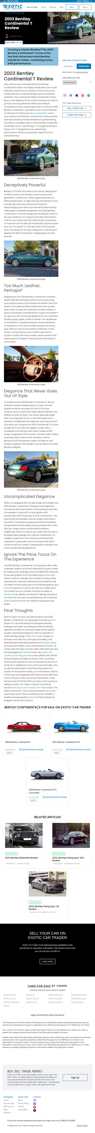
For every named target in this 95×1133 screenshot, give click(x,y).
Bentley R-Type (10, 998)
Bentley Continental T (37, 113)
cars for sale (39, 986)
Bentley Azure (31, 1002)
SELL (72, 7)
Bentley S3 (30, 995)
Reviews (53, 7)
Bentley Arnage (77, 1002)
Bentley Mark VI (10, 995)
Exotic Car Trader (33, 636)
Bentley (7, 1006)
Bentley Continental (11, 1002)
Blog (61, 7)
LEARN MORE (47, 962)
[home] (12, 7)
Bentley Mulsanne (56, 995)
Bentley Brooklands (78, 995)
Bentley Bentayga (55, 1002)
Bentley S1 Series (56, 998)
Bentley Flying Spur (78, 998)
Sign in (85, 7)
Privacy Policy (82, 1126)
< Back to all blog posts (14, 13)
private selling (49, 642)
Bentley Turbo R (32, 998)
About (43, 7)
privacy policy (82, 72)
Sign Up (75, 1077)
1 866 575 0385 (12, 1)
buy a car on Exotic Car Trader (32, 687)
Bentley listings (11, 594)
